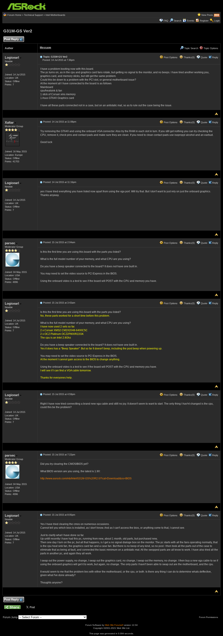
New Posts (207, 15)
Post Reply (11, 39)
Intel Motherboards (55, 15)
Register (204, 20)
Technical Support (33, 15)
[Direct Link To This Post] (41, 56)
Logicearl (12, 57)
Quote (204, 57)
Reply (215, 57)
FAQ (166, 20)
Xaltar (10, 122)
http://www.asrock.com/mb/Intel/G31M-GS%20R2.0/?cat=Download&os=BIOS (86, 478)
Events (190, 20)
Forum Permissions (209, 617)
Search (177, 20)
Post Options (170, 57)
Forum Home (14, 15)
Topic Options (210, 48)
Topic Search (191, 48)
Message (45, 47)
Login (217, 20)
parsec (10, 243)
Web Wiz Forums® (114, 625)
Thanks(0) (189, 57)
